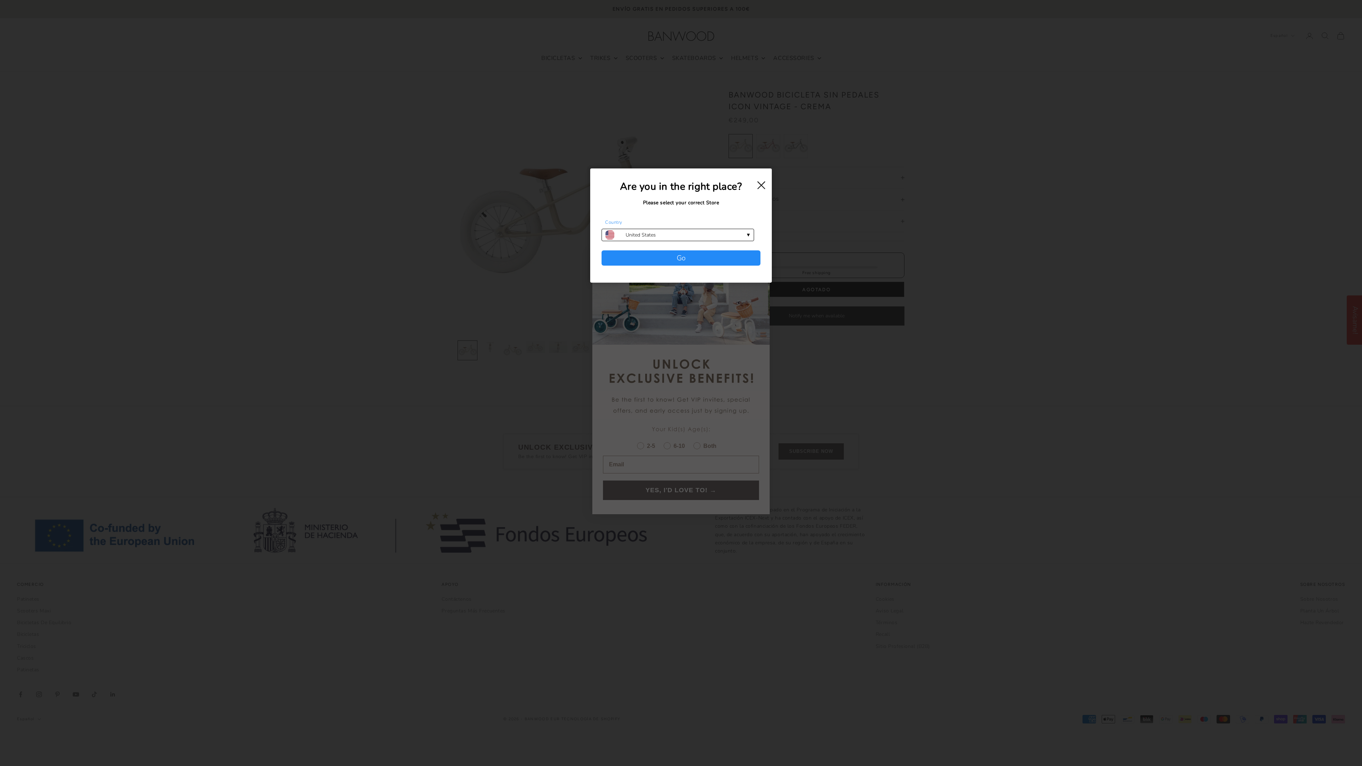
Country (613, 222)
